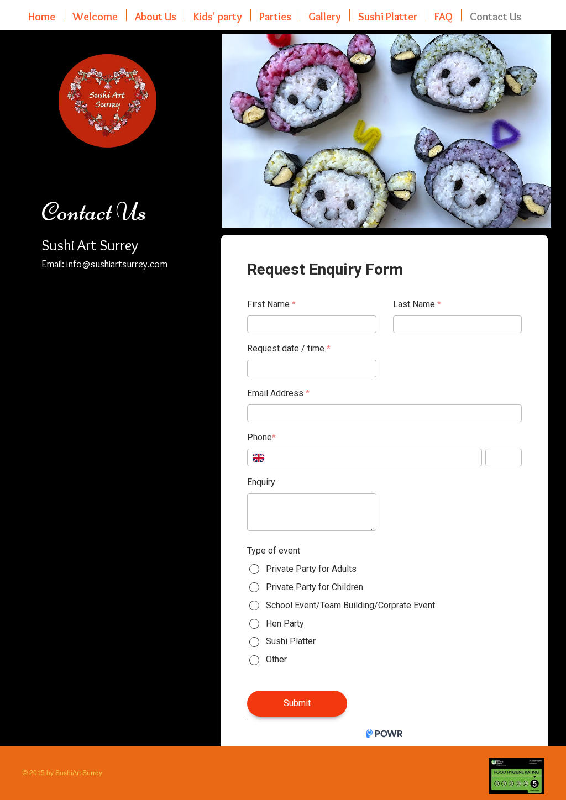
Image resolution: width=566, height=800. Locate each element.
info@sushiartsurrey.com (116, 264)
